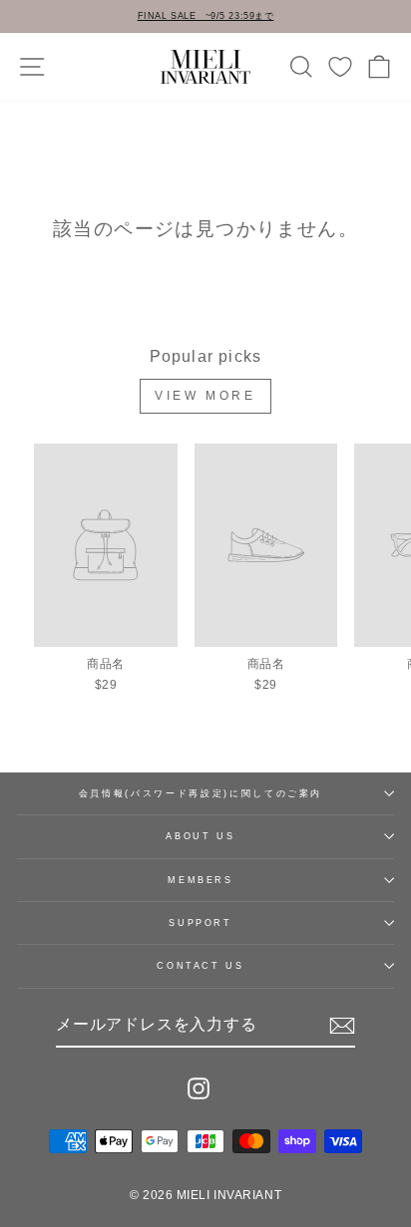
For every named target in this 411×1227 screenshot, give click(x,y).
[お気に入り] (340, 66)
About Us (200, 836)
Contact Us (200, 966)
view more (205, 396)
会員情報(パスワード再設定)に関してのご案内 (200, 793)
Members (200, 880)
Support (200, 923)
